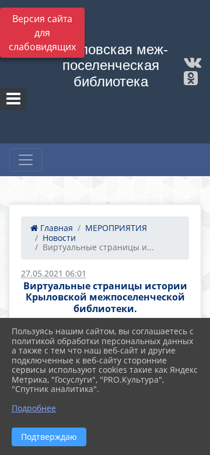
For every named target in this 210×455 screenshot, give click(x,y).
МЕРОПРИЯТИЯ (116, 227)
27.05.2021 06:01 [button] (53, 273)
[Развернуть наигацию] (25, 160)
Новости (59, 237)
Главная (55, 227)
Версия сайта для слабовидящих (42, 32)
